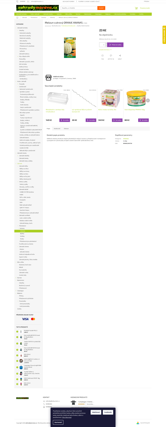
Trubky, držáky (24, 123)
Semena (22, 228)
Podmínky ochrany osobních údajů (88, 1)
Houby (22, 239)
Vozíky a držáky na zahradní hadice (30, 135)
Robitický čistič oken (25, 265)
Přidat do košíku (116, 45)
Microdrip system (25, 113)
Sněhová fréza (23, 67)
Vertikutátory (23, 79)
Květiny (22, 236)
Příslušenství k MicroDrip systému (30, 132)
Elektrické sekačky (25, 38)
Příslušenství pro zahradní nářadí (29, 213)
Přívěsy (21, 296)
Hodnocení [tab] (57, 129)
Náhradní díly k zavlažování (27, 151)
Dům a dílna (20, 262)
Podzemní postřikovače (27, 94)
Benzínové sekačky (25, 36)
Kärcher (19, 278)
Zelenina (22, 231)
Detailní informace (104, 50)
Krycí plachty (23, 270)
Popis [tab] (48, 129)
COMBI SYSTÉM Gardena (27, 192)
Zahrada (19, 164)
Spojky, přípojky (25, 100)
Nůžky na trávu (24, 174)
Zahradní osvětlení (24, 215)
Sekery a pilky (23, 182)
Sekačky (21, 30)
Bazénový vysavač (24, 286)
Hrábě (21, 195)
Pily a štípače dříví (24, 56)
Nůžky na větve (24, 169)
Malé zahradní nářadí (25, 205)
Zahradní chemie (24, 247)
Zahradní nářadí (23, 189)
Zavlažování (22, 87)
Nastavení (58, 422)
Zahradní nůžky (23, 166)
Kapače (22, 115)
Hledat (101, 8)
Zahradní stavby (22, 153)
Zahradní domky (23, 158)
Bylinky (22, 234)
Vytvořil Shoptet (145, 423)
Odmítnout (96, 412)
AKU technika (23, 64)
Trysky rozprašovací (26, 118)
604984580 (49, 404)
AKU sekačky (23, 41)
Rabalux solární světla (26, 221)
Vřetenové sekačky (25, 43)
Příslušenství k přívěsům (26, 299)
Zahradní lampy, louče (26, 223)
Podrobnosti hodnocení (68, 26)
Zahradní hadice (24, 138)
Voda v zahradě (21, 81)
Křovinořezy (23, 49)
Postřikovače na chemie (26, 244)
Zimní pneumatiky (25, 304)
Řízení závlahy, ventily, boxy (28, 97)
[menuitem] (21, 14)
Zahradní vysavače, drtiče (26, 62)
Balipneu (19, 293)
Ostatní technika (24, 69)
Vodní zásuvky (24, 105)
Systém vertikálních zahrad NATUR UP (31, 130)
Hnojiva (22, 249)
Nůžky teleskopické (25, 179)
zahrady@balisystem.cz (53, 401)
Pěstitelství (22, 226)
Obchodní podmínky (68, 1)
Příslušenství (23, 288)
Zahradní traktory (24, 54)
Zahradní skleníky (24, 156)
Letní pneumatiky (25, 306)
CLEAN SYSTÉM (24, 148)
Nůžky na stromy (24, 171)
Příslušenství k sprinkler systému (29, 110)
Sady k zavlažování (25, 107)
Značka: (83, 26)
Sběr (21, 202)
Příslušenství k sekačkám (27, 46)
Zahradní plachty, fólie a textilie (28, 260)
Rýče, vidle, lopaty (25, 197)
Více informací (67, 417)
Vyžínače (22, 51)
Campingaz (20, 291)
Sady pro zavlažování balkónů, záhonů (29, 126)
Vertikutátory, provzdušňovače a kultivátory (28, 75)
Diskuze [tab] (66, 129)
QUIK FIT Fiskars (24, 208)
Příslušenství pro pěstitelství (28, 241)
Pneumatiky (22, 301)
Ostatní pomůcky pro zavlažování (29, 145)
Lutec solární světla (25, 218)
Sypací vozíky (23, 257)
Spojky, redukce (25, 120)
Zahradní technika (22, 28)
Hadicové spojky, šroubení (27, 140)
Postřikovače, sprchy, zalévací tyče (30, 143)
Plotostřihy (22, 59)
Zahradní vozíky (23, 273)
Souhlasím (108, 412)
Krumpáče (23, 200)
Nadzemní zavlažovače (26, 89)
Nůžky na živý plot (25, 176)
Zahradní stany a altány (25, 161)
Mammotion (20, 280)
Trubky (22, 102)
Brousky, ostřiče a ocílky (27, 187)
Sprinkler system (25, 92)
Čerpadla (21, 84)
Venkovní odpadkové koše (27, 254)
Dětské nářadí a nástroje (26, 72)
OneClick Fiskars (24, 210)
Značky (19, 309)
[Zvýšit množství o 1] (106, 44)
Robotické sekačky (25, 33)
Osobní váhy (22, 275)
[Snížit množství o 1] (106, 46)
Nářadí (21, 267)
